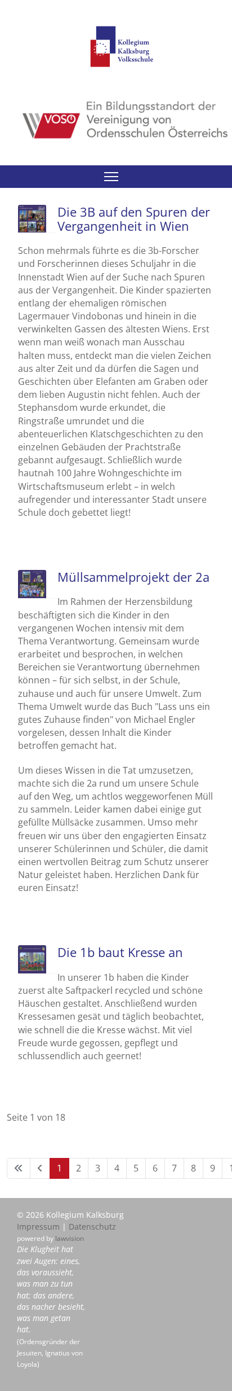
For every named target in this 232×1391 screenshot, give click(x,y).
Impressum (38, 1226)
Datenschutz (92, 1226)
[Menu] (111, 177)
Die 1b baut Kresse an (120, 952)
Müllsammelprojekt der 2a (133, 576)
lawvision (69, 1238)
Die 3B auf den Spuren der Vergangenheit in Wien (133, 218)
